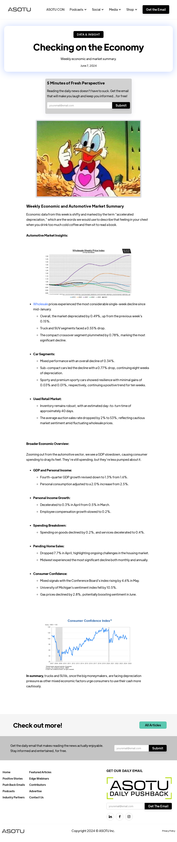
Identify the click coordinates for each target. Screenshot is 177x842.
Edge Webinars (39, 778)
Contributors (37, 784)
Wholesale (40, 304)
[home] (19, 9)
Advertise (35, 791)
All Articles (153, 725)
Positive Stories (13, 778)
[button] (78, 9)
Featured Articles (40, 772)
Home (6, 772)
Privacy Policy (168, 830)
